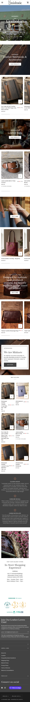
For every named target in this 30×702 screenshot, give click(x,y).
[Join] (27, 631)
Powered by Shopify (17, 699)
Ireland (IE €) (16, 696)
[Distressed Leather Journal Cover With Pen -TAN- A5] (7, 391)
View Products (15, 137)
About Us (3, 653)
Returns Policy (4, 663)
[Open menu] (3, 2)
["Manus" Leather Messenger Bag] (12, 315)
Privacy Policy (10, 637)
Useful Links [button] (5, 648)
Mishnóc (4, 699)
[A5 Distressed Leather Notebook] (22, 452)
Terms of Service (21, 637)
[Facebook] (2, 688)
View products (15, 64)
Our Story (10, 364)
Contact (3, 655)
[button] (15, 644)
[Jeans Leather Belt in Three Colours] (12, 165)
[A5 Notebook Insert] (22, 391)
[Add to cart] (20, 102)
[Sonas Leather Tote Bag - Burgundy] (12, 243)
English (5, 696)
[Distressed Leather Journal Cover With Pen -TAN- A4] (7, 452)
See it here (15, 216)
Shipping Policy (5, 660)
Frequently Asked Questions (8, 658)
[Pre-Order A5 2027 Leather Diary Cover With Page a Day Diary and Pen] (12, 90)
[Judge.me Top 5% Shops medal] (15, 605)
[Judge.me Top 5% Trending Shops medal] (23, 605)
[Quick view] (20, 176)
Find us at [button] (4, 676)
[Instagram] (5, 688)
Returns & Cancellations (7, 670)
